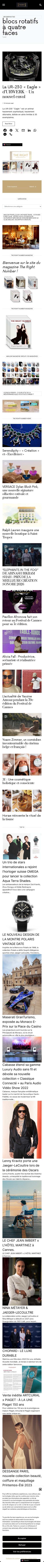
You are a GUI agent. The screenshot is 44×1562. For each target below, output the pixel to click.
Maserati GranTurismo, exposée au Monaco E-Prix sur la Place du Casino (21, 1021)
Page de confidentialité (29, 1558)
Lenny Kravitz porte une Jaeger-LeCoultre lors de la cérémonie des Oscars (20, 1165)
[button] (40, 1489)
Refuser (22, 1545)
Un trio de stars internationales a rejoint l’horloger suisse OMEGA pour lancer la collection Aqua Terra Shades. (20, 871)
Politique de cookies (13, 1558)
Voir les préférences (22, 1551)
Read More (8, 124)
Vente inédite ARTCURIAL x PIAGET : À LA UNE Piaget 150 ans (21, 1399)
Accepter (22, 1538)
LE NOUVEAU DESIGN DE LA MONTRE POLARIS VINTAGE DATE (20, 939)
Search (31, 186)
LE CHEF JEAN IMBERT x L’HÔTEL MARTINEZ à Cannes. (20, 1245)
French (8, 145)
